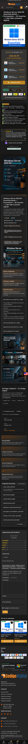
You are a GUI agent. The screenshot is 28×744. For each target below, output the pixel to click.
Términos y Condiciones (6, 699)
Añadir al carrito (6, 90)
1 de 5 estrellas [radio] (11, 582)
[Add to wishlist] (11, 627)
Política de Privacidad (6, 702)
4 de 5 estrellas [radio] (15, 582)
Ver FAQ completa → (21, 486)
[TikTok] (8, 720)
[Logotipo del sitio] (14, 3)
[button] (4, 35)
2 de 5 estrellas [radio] (12, 582)
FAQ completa (12, 432)
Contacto (19, 413)
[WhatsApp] (11, 720)
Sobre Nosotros (4, 697)
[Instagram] (2, 720)
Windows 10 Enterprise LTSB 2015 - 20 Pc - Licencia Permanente (12, 70)
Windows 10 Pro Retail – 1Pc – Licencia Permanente (20, 640)
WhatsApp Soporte (9, 409)
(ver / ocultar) (13, 299)
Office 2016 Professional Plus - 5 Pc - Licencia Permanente (12, 63)
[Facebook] (5, 720)
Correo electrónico (7, 606)
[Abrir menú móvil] (2, 7)
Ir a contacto (20, 527)
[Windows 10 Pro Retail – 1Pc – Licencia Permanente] (20, 632)
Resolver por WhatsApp (8, 527)
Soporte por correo (9, 413)
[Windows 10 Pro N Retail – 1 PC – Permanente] (7, 632)
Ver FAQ (5, 432)
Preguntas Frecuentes (6, 706)
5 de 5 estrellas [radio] (16, 582)
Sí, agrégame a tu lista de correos (11, 612)
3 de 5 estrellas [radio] (13, 582)
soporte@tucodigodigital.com (10, 726)
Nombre (4, 600)
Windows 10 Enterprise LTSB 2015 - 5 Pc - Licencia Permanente (12, 77)
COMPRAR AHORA (15, 82)
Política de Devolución (6, 704)
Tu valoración (5, 584)
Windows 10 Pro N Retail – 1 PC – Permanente (6, 640)
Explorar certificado (6, 674)
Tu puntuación (6, 582)
